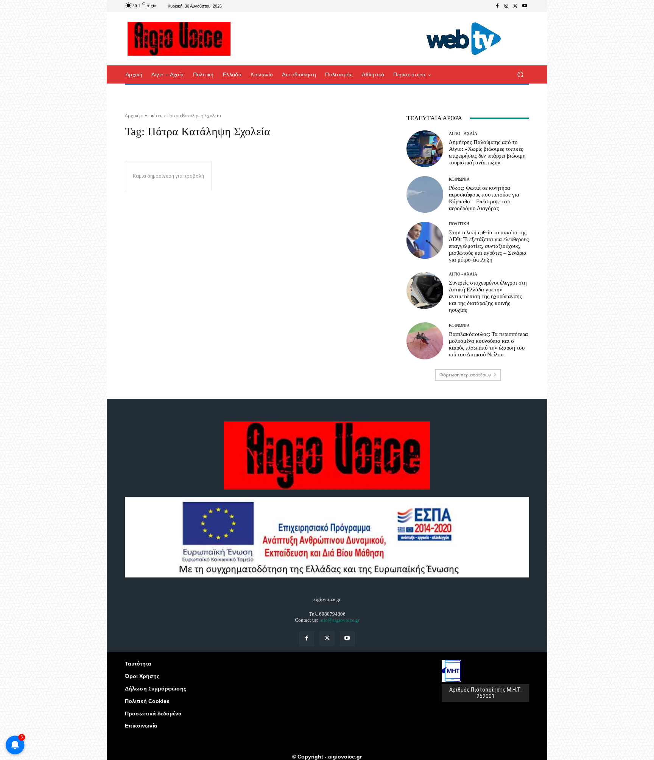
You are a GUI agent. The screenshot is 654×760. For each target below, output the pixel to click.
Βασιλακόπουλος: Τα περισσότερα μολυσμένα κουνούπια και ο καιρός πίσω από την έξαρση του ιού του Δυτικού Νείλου (488, 344)
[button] (520, 75)
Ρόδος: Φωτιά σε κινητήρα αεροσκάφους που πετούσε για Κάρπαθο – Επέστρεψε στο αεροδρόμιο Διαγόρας (484, 198)
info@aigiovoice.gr (339, 620)
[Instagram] (506, 6)
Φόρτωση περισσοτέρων (465, 374)
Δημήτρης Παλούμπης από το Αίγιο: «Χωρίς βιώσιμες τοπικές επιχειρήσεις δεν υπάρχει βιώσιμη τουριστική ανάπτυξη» (487, 152)
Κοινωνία (459, 179)
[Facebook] (497, 6)
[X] (515, 6)
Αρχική (132, 115)
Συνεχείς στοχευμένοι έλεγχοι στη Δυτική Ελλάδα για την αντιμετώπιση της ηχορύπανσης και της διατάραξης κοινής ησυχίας (488, 296)
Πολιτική (459, 224)
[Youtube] (524, 6)
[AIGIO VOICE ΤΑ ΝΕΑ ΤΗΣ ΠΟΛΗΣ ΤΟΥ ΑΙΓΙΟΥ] (179, 39)
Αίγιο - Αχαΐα (463, 134)
